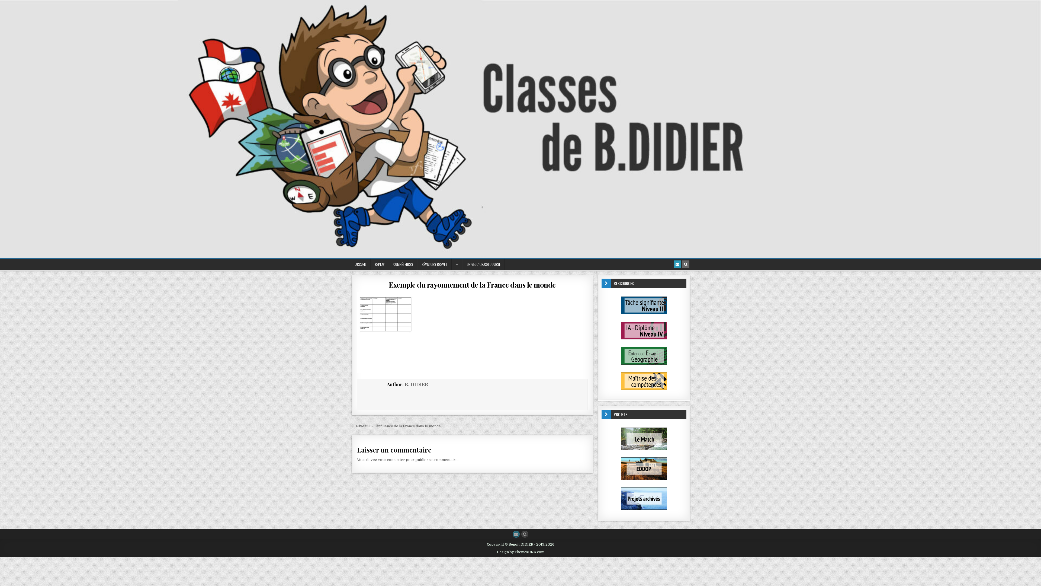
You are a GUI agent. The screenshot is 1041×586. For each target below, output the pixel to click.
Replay (380, 264)
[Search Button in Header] (685, 264)
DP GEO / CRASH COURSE (483, 264)
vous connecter (391, 460)
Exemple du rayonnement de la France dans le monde (472, 284)
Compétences (403, 264)
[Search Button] (524, 534)
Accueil (360, 264)
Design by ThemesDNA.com (520, 552)
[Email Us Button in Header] (677, 264)
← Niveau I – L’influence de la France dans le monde (396, 426)
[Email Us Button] (516, 534)
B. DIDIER (416, 384)
